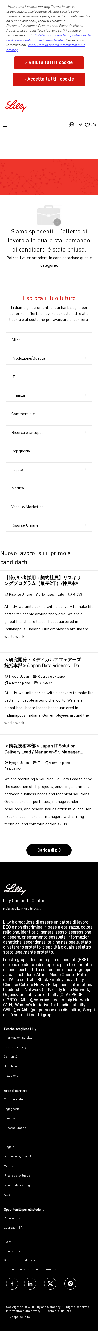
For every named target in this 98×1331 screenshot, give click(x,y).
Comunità (10, 1056)
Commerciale (13, 1099)
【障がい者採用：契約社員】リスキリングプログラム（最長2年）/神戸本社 (42, 580)
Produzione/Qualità (17, 1156)
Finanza (10, 1118)
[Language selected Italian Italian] (76, 125)
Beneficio (10, 1066)
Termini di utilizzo (58, 1311)
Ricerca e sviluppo (17, 1175)
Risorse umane (15, 1128)
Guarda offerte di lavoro (20, 1260)
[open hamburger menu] (5, 125)
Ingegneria (12, 1109)
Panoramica (12, 1218)
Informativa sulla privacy (23, 1311)
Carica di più (49, 850)
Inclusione (11, 1075)
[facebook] (12, 1284)
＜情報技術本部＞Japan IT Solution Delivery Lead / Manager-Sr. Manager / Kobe (43, 748)
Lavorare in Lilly (15, 1047)
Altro (7, 1194)
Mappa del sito (19, 1317)
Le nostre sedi (14, 1251)
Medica (9, 1166)
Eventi (8, 1242)
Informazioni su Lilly (18, 1037)
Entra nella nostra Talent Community (30, 1269)
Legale (9, 1147)
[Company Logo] (16, 105)
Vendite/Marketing (17, 1185)
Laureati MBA (13, 1227)
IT (5, 1137)
